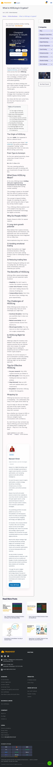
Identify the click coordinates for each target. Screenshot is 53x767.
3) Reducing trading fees (18, 121)
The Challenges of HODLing (16, 124)
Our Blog (3, 716)
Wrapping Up (14, 130)
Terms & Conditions (6, 728)
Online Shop (30, 682)
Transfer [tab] (24, 50)
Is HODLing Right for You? (16, 126)
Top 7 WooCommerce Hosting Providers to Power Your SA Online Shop (14, 617)
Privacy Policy (4, 730)
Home (4, 16)
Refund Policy (4, 732)
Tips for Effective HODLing (16, 128)
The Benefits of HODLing (15, 123)
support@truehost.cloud (9, 669)
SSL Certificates (5, 704)
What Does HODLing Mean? (16, 114)
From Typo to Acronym (17, 112)
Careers (29, 696)
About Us (3, 713)
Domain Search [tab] (12, 50)
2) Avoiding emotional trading (19, 119)
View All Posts (14, 585)
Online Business (13, 12)
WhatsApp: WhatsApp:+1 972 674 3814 (13, 666)
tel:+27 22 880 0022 (8, 664)
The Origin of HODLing (17, 110)
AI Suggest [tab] (18, 50)
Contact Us (4, 719)
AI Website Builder (31, 680)
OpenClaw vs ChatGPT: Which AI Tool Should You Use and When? (38, 639)
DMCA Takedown (5, 735)
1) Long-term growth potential (18, 117)
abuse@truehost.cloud (10, 737)
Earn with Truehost (32, 691)
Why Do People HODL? (15, 116)
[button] (17, 3)
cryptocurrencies (12, 70)
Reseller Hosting (31, 693)
